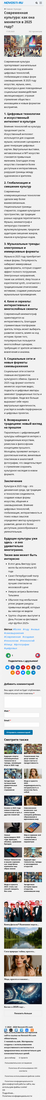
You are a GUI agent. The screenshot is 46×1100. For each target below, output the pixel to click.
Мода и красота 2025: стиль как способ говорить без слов (11, 887)
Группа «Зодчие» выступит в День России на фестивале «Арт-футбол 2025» (24, 619)
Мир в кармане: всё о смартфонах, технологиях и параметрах (32, 838)
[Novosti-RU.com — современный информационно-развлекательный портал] (13, 3)
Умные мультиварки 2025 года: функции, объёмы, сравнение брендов (12, 839)
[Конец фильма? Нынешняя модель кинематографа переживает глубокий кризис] (23, 911)
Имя (7, 711)
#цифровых (10, 648)
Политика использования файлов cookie (22, 1076)
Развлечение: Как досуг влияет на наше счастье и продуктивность (31, 759)
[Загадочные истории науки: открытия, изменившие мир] (33, 877)
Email (7, 720)
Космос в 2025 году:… (14, 1006)
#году (26, 629)
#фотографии (21, 644)
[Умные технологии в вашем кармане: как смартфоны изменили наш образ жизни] (13, 852)
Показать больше (23, 1013)
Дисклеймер (10, 1058)
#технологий (27, 640)
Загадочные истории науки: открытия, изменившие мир (32, 887)
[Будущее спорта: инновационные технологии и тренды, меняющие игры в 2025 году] (13, 749)
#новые (35, 629)
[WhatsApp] (28, 672)
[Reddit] (28, 667)
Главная (9, 9)
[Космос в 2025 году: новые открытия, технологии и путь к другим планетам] (13, 801)
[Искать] (36, 3)
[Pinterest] (23, 667)
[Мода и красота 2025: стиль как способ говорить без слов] (13, 877)
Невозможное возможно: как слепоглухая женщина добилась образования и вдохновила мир (32, 813)
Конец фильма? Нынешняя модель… (21, 924)
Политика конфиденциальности (19, 1081)
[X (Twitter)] (7, 667)
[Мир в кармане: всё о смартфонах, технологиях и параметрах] (33, 828)
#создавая (28, 636)
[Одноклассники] (12, 672)
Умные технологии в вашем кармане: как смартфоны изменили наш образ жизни (12, 864)
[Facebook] (12, 667)
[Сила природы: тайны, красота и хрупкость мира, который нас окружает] (23, 938)
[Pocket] (18, 672)
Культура (17, 9)
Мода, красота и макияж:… (16, 979)
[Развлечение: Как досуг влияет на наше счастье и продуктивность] (33, 749)
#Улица (8, 644)
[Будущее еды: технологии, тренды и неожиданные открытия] (33, 852)
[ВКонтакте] (38, 667)
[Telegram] (33, 672)
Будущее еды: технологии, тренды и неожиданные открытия (33, 863)
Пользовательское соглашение (18, 1063)
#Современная (12, 636)
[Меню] (41, 3)
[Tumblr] (33, 667)
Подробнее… (8, 1093)
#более (17, 629)
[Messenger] (23, 672)
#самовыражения (14, 633)
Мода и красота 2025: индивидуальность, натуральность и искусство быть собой (32, 786)
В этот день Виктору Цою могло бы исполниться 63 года (22, 567)
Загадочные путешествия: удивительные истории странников (10, 785)
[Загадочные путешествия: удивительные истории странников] (13, 774)
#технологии (11, 640)
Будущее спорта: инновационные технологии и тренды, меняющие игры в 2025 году (12, 760)
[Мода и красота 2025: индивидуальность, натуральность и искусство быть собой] (33, 774)
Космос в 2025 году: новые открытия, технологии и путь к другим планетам (13, 811)
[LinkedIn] (18, 667)
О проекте (23, 1058)
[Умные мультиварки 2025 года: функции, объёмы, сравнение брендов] (13, 828)
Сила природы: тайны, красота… (19, 951)
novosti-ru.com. (13, 1041)
